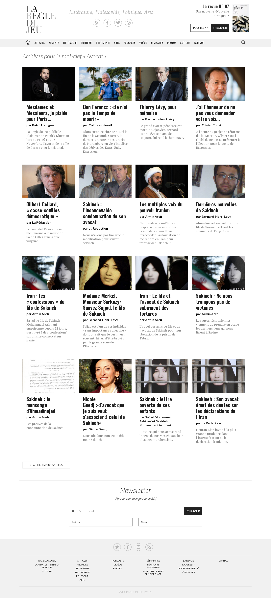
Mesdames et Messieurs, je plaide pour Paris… (46, 112)
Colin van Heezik (101, 125)
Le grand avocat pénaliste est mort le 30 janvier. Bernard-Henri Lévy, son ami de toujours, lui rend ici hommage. (161, 132)
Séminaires (157, 42)
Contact (224, 560)
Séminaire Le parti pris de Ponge (153, 573)
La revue (199, 42)
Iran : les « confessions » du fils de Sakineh (45, 301)
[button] (243, 43)
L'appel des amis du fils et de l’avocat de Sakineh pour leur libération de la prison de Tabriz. (160, 332)
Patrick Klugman (44, 125)
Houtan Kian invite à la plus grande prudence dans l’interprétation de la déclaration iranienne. (216, 435)
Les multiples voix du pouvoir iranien (161, 207)
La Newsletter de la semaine (47, 566)
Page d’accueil (47, 560)
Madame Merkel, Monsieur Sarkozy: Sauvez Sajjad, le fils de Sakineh (104, 304)
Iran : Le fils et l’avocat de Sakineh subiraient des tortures (159, 304)
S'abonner (220, 27)
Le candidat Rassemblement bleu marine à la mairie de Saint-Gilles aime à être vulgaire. (46, 235)
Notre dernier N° (188, 568)
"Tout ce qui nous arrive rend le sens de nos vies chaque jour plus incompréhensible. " (161, 435)
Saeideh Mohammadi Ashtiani (155, 423)
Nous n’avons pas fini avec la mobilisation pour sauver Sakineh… (103, 239)
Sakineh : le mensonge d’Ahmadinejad (40, 404)
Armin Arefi (153, 216)
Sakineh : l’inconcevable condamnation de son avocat (104, 213)
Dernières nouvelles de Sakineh (216, 207)
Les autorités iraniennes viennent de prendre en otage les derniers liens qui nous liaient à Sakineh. (217, 326)
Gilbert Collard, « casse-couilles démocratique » (43, 210)
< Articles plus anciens (46, 465)
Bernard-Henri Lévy (160, 119)
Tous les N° (188, 564)
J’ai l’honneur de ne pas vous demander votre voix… (215, 112)
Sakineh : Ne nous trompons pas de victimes (214, 301)
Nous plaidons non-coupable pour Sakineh (103, 437)
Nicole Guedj (98, 429)
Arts (117, 42)
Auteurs (185, 42)
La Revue (188, 560)
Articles (40, 42)
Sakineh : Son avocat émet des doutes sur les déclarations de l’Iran (217, 407)
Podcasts (129, 42)
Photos (171, 42)
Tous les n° (200, 27)
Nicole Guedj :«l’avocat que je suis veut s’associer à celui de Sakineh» (104, 410)
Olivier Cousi (211, 125)
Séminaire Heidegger (153, 566)
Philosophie (103, 42)
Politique (86, 42)
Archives (54, 42)
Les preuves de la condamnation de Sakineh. (45, 426)
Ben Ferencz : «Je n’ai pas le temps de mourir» (105, 112)
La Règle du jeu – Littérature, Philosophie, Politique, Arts (27, 42)
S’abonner (188, 572)
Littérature (70, 42)
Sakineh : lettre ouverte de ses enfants (155, 404)
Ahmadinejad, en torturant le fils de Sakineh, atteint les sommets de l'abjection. (217, 227)
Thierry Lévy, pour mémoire (158, 109)
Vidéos (143, 42)
